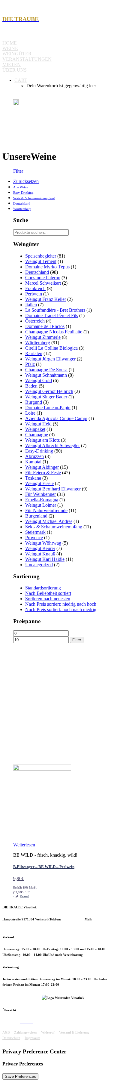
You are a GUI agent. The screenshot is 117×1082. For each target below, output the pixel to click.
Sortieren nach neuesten (47, 598)
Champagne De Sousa (46, 369)
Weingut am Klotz (42, 440)
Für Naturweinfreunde (46, 510)
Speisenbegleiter (40, 255)
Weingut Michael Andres (48, 521)
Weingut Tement (40, 261)
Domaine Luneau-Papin (47, 407)
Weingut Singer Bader (46, 396)
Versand (24, 896)
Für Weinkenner (40, 494)
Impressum (32, 1038)
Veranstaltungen (27, 59)
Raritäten (33, 353)
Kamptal (33, 461)
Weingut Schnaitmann (46, 375)
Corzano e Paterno (42, 277)
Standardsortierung (43, 587)
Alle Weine (20, 187)
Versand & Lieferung (74, 1032)
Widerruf (48, 1032)
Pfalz (30, 364)
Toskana (33, 478)
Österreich (35, 320)
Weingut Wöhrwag (43, 543)
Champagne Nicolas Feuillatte (53, 331)
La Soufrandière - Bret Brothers (55, 310)
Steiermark (35, 532)
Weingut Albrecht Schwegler (52, 445)
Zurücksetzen (26, 181)
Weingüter (17, 53)
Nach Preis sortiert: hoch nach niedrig (60, 609)
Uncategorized (39, 564)
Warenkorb (41, 1022)
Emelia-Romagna (41, 499)
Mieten (11, 64)
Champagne (36, 434)
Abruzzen (34, 456)
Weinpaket (35, 429)
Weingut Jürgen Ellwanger (50, 358)
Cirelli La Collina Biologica (51, 348)
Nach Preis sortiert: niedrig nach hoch (60, 604)
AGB (6, 1032)
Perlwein (33, 293)
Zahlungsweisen (25, 1032)
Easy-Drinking (23, 192)
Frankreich (35, 288)
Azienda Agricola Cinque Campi (56, 418)
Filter (18, 171)
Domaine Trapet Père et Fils (51, 315)
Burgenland (36, 515)
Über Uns (14, 70)
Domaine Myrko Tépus (47, 266)
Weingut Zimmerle (43, 337)
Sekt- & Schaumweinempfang (34, 198)
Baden (31, 385)
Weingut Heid (38, 423)
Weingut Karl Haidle (44, 559)
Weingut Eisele (39, 483)
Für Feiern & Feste (43, 472)
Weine (10, 48)
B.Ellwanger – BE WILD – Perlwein (43, 866)
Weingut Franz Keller (45, 299)
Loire (30, 413)
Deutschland (21, 203)
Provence (34, 537)
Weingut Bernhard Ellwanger (53, 488)
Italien (31, 304)
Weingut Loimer (40, 505)
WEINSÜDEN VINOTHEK (22, 998)
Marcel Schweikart (43, 283)
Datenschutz (11, 1038)
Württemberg (22, 209)
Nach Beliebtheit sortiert (48, 593)
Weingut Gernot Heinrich (49, 391)
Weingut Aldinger (42, 467)
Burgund (33, 402)
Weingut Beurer (40, 548)
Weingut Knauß (40, 553)
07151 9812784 (73, 919)
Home (9, 42)
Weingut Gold (38, 380)
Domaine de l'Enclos (44, 326)
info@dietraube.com (17, 925)
